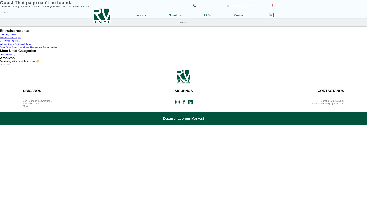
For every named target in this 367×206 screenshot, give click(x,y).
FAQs (207, 15)
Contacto (240, 15)
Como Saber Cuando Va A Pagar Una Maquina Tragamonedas (28, 47)
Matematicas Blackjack (10, 37)
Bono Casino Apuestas (10, 41)
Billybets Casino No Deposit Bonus (15, 44)
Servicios (140, 15)
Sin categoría (6, 54)
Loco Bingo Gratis (8, 34)
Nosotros (175, 15)
